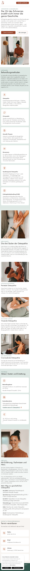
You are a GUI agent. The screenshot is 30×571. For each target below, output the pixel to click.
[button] (22, 3)
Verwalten (7, 567)
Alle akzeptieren (17, 567)
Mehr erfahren (12, 565)
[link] (12, 407)
